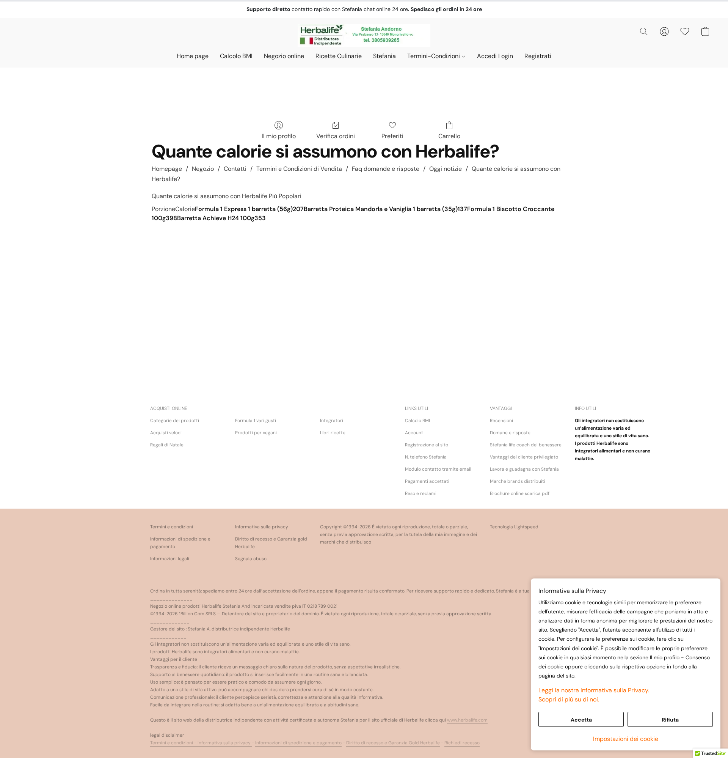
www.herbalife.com (467, 720)
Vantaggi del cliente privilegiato (524, 457)
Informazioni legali (169, 559)
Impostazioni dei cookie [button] (625, 739)
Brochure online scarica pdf (519, 493)
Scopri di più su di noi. (568, 699)
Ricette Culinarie (338, 56)
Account (414, 433)
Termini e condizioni (171, 527)
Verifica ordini (335, 136)
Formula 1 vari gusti (255, 421)
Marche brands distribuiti (517, 481)
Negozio (203, 169)
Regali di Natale (167, 445)
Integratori (331, 421)
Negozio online (284, 56)
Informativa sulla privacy (261, 527)
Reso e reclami (420, 493)
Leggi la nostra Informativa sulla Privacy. (593, 690)
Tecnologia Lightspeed (514, 527)
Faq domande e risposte (385, 169)
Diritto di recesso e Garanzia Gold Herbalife (393, 743)
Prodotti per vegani (256, 433)
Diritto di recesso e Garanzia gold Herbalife (271, 543)
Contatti (235, 169)
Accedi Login (495, 56)
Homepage (167, 169)
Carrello (449, 136)
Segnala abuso (251, 559)
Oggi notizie (445, 169)
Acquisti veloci (166, 433)
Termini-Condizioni (434, 56)
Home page (193, 56)
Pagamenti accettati (427, 481)
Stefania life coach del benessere (526, 445)
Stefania (384, 56)
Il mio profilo (279, 136)
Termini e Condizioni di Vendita (299, 169)
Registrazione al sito (426, 445)
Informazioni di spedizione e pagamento (180, 543)
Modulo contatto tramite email (438, 469)
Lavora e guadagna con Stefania (524, 469)
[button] (364, 35)
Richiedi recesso (462, 743)
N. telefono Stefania (426, 457)
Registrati (537, 56)
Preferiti (392, 136)
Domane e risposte (510, 433)
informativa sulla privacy (225, 743)
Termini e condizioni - (174, 743)
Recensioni (501, 421)
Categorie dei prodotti (174, 421)
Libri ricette (332, 433)
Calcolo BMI (236, 56)
